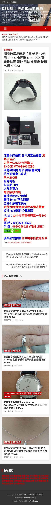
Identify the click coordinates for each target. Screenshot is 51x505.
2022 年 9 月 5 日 (10, 366)
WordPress (33, 501)
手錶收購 (13, 478)
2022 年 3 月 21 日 (11, 457)
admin (20, 70)
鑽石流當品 (16, 305)
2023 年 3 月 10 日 (11, 320)
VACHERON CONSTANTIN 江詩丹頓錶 (17, 393)
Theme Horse (28, 498)
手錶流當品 (8, 50)
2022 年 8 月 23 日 (11, 70)
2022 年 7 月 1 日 (10, 411)
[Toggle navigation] (5, 28)
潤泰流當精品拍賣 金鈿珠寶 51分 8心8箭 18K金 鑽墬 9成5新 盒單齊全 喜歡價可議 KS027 (26, 255)
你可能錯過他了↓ (13, 276)
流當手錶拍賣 (26, 243)
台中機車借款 (40, 481)
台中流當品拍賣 (14, 243)
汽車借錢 (44, 476)
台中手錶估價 (34, 478)
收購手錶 (25, 476)
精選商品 (7, 305)
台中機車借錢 (15, 476)
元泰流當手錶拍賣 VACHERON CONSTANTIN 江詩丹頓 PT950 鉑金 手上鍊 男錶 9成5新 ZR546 (25, 405)
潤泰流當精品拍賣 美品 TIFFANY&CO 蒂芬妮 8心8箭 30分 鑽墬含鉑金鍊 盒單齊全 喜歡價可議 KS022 (25, 451)
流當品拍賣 (29, 481)
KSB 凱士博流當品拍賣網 (22, 8)
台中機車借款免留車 (34, 238)
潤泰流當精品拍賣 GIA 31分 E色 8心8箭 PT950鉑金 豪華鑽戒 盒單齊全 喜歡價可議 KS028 (25, 265)
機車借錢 (5, 476)
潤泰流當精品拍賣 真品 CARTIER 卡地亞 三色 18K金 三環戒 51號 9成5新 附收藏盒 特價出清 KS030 (25, 314)
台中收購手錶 (34, 476)
